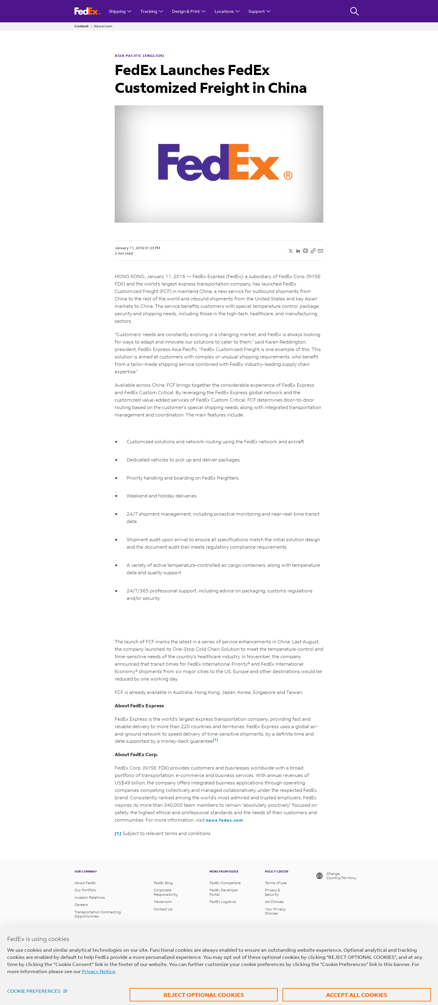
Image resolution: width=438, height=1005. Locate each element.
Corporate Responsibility (166, 892)
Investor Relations (89, 897)
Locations (224, 11)
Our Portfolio (85, 890)
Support (256, 11)
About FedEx (85, 883)
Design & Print (186, 11)
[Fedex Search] (355, 11)
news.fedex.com (224, 820)
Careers (81, 905)
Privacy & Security (272, 892)
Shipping (117, 11)
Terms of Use (276, 883)
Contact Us (163, 909)
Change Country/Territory (341, 875)
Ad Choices (274, 902)
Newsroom (103, 26)
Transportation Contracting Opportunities (97, 914)
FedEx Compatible (225, 883)
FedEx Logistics (222, 902)
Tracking (148, 11)
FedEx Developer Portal (223, 892)
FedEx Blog (163, 883)
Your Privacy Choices (275, 911)
